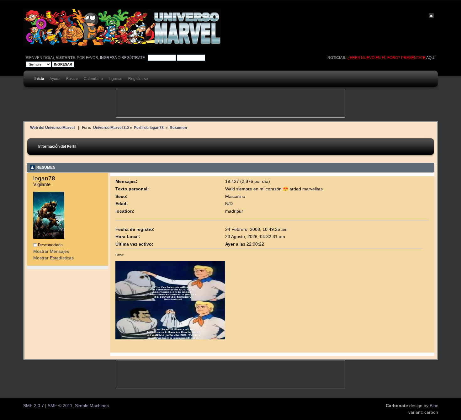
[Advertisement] (230, 103)
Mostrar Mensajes (51, 251)
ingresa (108, 58)
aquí (430, 58)
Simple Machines (92, 405)
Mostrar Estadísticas (53, 258)
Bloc (434, 405)
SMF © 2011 (60, 405)
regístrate (133, 58)
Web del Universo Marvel (52, 127)
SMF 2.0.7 (33, 405)
